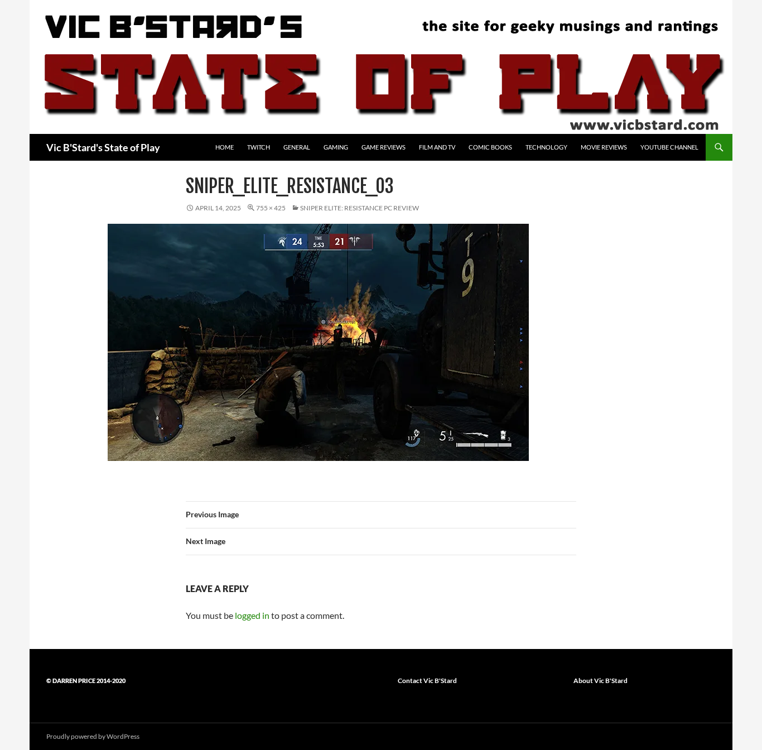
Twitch (258, 147)
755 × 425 (271, 208)
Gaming (336, 147)
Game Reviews (383, 147)
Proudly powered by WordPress (92, 736)
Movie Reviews (604, 147)
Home (224, 147)
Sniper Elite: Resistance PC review (359, 208)
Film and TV (437, 147)
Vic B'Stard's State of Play (103, 147)
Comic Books (490, 147)
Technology (546, 147)
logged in (252, 615)
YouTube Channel (669, 147)
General (296, 147)
